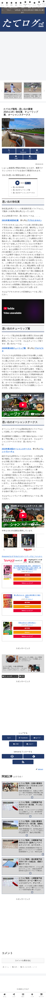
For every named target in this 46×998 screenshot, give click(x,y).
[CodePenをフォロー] (12, 756)
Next (44, 91)
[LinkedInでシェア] (23, 739)
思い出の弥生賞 (18, 187)
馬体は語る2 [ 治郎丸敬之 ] (27, 623)
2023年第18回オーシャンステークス (16, 449)
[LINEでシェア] (38, 733)
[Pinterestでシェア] (13, 739)
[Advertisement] (23, 56)
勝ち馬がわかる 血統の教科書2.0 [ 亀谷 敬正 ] (27, 596)
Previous (2, 91)
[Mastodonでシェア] (18, 727)
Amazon (27, 579)
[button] (30, 157)
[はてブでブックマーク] (28, 733)
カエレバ (30, 571)
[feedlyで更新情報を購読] (33, 756)
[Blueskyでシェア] (28, 727)
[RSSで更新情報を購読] (23, 762)
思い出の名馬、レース (11, 676)
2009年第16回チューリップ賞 (14, 348)
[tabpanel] (13, 90)
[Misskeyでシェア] (38, 727)
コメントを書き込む (23, 960)
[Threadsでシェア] (18, 733)
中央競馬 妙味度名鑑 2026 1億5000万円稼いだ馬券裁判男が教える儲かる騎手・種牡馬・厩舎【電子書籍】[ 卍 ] (27, 567)
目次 (22, 183)
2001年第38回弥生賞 (10, 220)
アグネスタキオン (34, 220)
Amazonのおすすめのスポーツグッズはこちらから (22, 556)
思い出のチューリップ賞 (21, 190)
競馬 (22, 676)
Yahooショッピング (27, 583)
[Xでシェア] (8, 727)
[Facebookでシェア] (8, 733)
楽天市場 (27, 575)
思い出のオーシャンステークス (24, 193)
